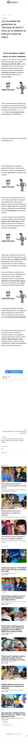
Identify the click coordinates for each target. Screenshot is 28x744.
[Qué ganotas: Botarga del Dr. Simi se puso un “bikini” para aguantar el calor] (14, 701)
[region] (14, 8)
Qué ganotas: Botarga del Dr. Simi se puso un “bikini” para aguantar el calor (13, 714)
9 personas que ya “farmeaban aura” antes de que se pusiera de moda (13, 569)
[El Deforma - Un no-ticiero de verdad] (14, 2)
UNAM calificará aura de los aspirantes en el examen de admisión (10, 513)
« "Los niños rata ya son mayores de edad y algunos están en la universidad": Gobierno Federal (12, 440)
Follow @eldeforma (7, 724)
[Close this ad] (27, 736)
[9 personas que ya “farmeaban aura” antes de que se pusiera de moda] (14, 556)
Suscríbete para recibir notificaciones (15, 372)
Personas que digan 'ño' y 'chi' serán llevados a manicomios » (15, 432)
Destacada (10, 15)
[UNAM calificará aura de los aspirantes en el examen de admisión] (14, 501)
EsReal (3, 622)
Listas (3, 564)
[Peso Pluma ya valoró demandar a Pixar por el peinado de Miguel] (14, 527)
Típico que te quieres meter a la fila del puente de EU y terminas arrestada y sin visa (13, 658)
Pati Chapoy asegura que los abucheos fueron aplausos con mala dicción (13, 486)
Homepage (3, 15)
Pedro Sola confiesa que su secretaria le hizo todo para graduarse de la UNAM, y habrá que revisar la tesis (12, 628)
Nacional (3, 592)
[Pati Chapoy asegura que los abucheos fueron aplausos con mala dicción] (14, 474)
